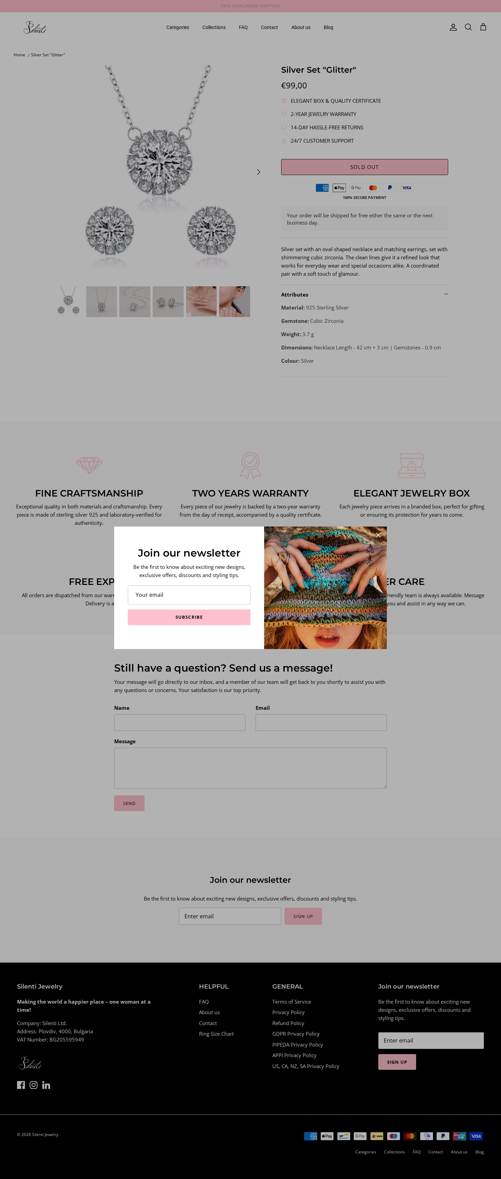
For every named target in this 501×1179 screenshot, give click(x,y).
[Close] (378, 535)
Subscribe (189, 617)
